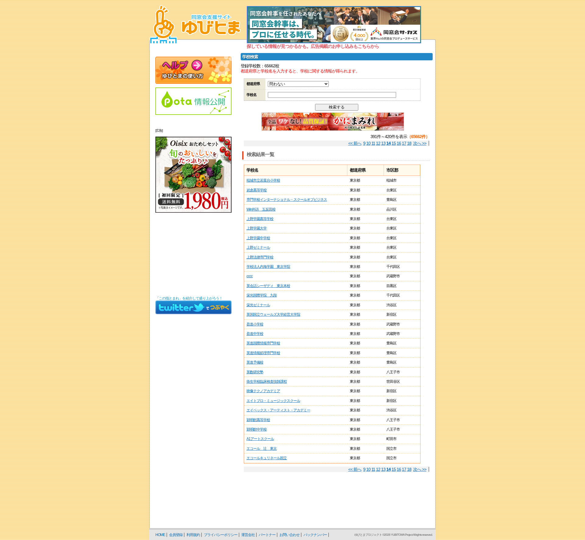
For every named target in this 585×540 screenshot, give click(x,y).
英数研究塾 (254, 372)
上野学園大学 (256, 228)
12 (378, 143)
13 (383, 143)
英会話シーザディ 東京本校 (268, 286)
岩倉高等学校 (256, 190)
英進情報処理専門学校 (263, 353)
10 (368, 143)
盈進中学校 (254, 334)
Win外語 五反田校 (260, 209)
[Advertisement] (193, 254)
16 (399, 143)
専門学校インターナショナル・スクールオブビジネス (286, 199)
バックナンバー (315, 535)
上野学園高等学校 (259, 219)
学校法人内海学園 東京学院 (268, 267)
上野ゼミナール (258, 247)
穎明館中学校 (256, 429)
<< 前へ (354, 143)
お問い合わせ (289, 535)
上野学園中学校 (258, 238)
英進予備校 (254, 362)
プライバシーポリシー (220, 535)
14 (388, 143)
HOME (160, 535)
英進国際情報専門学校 (263, 343)
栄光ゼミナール (258, 305)
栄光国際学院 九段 (261, 295)
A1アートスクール (260, 439)
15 (394, 143)
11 (373, 143)
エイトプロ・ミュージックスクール (273, 401)
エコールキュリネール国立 (266, 458)
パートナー (267, 535)
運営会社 (248, 535)
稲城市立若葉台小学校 (263, 180)
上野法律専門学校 (259, 257)
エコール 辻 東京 (261, 448)
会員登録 (176, 535)
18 (409, 143)
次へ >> (419, 143)
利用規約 (193, 535)
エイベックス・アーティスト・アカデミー (278, 410)
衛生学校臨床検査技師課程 (266, 381)
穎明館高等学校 (258, 420)
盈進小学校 (254, 324)
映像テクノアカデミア (263, 391)
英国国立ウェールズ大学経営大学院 (273, 314)
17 (404, 143)
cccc (249, 276)
